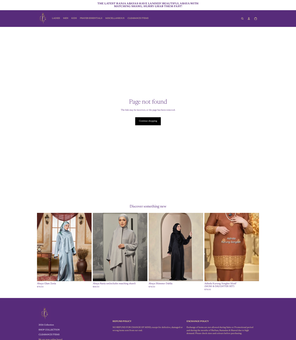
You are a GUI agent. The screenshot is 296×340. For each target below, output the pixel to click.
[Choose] (87, 276)
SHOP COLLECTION (49, 330)
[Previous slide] (41, 247)
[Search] (242, 18)
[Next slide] (87, 247)
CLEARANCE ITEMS (49, 335)
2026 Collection (46, 325)
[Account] (248, 18)
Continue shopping (148, 121)
